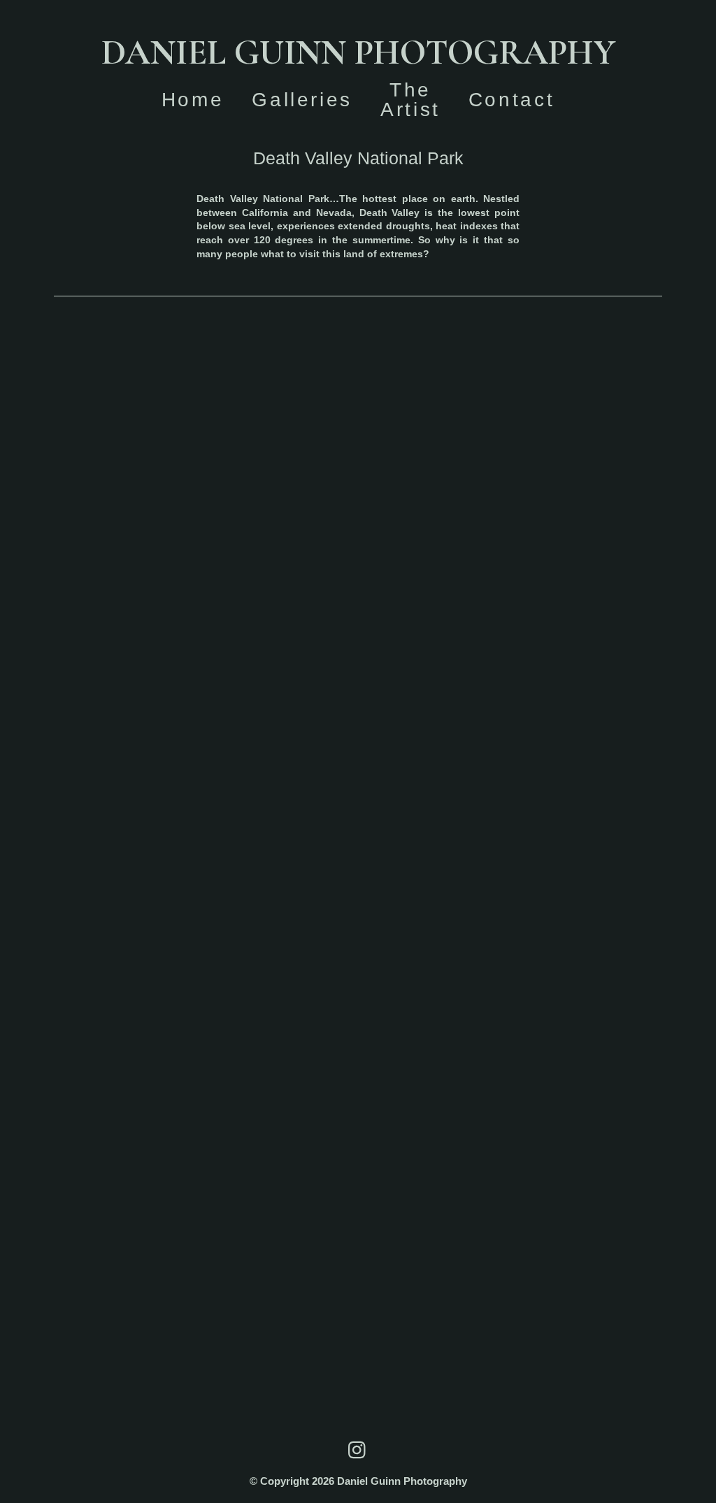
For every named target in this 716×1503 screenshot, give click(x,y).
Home (193, 99)
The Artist (410, 99)
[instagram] (358, 1450)
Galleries (302, 99)
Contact (511, 99)
